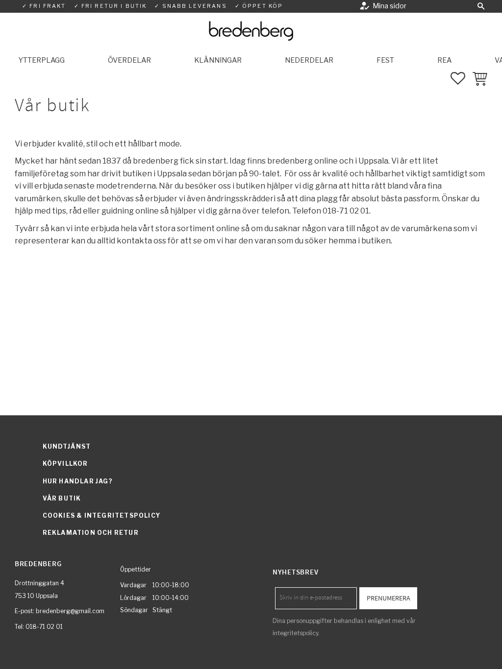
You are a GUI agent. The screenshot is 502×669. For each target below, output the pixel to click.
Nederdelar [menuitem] (309, 60)
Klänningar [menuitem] (218, 60)
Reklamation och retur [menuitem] (91, 532)
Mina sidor (389, 5)
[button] (481, 6)
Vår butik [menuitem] (62, 498)
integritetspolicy (295, 633)
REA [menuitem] (444, 60)
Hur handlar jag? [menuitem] (78, 481)
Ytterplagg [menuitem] (42, 60)
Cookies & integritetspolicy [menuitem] (101, 515)
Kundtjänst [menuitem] (67, 446)
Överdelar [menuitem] (129, 60)
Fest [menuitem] (385, 60)
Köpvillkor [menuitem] (65, 463)
